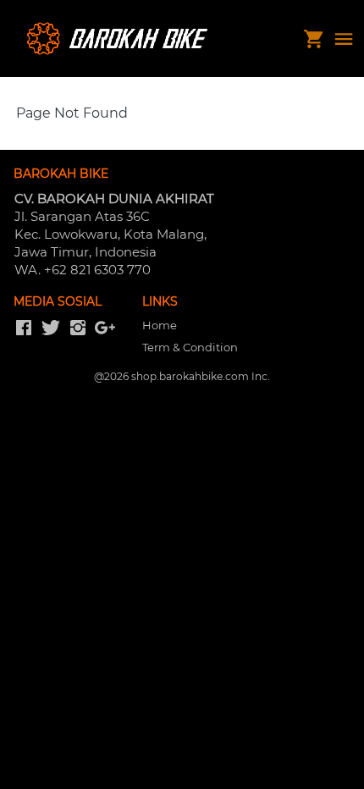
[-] (24, 328)
